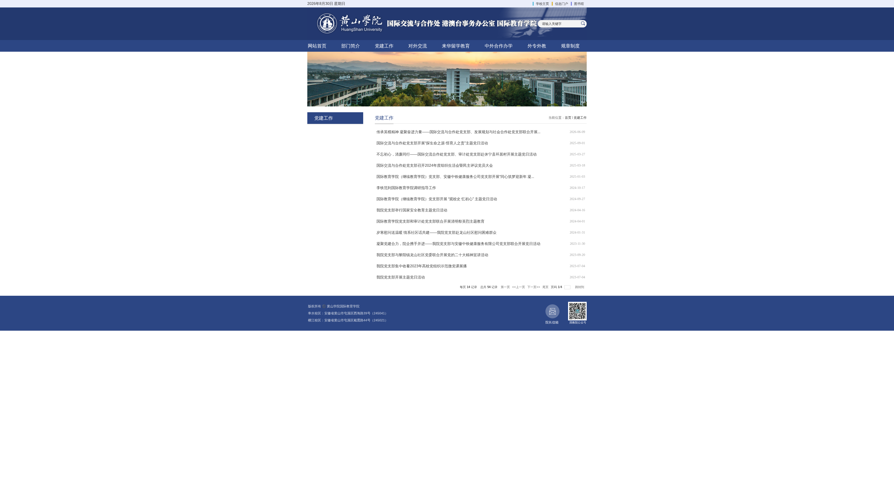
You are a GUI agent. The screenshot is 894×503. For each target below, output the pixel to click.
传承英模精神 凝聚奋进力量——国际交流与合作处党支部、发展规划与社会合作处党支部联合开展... (458, 132)
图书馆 (579, 4)
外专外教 (537, 45)
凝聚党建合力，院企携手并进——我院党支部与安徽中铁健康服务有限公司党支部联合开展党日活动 (458, 244)
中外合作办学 (499, 45)
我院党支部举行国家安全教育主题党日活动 (411, 210)
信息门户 (561, 4)
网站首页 (317, 45)
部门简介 (350, 45)
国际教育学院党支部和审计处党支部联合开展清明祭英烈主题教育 (430, 221)
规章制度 (570, 45)
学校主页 (542, 4)
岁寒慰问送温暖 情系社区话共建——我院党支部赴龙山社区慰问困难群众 (436, 233)
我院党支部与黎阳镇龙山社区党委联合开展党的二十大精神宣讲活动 (432, 255)
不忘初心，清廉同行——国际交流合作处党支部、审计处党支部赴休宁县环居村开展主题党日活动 (456, 154)
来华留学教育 (456, 45)
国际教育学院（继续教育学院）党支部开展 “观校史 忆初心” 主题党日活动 (436, 199)
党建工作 (384, 45)
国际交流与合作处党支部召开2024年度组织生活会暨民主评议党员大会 (434, 165)
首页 (568, 117)
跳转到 (580, 287)
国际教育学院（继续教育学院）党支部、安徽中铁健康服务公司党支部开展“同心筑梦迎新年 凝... (455, 177)
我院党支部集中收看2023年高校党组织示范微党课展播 (421, 266)
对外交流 (417, 45)
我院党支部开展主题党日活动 (400, 277)
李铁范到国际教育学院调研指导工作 (406, 188)
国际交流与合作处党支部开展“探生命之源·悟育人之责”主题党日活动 (432, 143)
